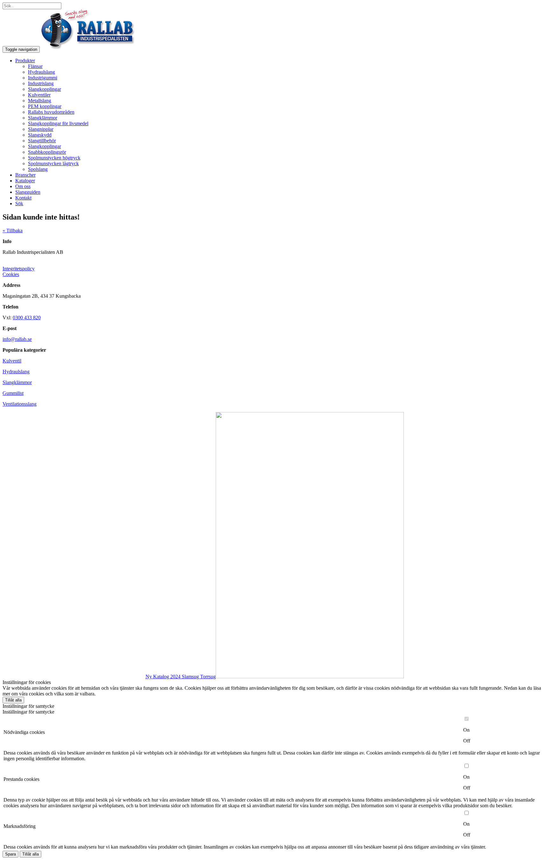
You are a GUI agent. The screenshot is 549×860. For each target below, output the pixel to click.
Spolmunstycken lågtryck (53, 163)
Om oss (22, 186)
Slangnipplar (40, 129)
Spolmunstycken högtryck (54, 157)
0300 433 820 (27, 317)
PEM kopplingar (44, 106)
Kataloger (25, 180)
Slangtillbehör (42, 140)
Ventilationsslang (20, 404)
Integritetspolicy (19, 268)
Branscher (25, 175)
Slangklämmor (42, 117)
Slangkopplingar (44, 89)
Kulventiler (39, 95)
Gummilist (13, 393)
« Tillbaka (13, 230)
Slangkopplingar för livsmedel (58, 123)
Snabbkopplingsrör (47, 152)
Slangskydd (39, 135)
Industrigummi (42, 77)
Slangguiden (27, 192)
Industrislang (41, 83)
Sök (19, 203)
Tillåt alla (13, 700)
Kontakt (23, 197)
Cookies (11, 274)
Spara (10, 854)
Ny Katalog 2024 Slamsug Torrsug (181, 676)
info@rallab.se (17, 339)
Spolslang (38, 169)
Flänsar (35, 66)
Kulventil (12, 360)
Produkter (25, 60)
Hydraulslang (41, 72)
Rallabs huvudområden (51, 112)
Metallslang (39, 100)
